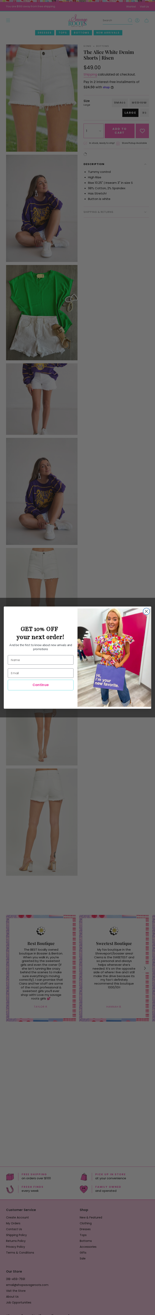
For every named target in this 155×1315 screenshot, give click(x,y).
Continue (40, 684)
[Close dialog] (146, 611)
